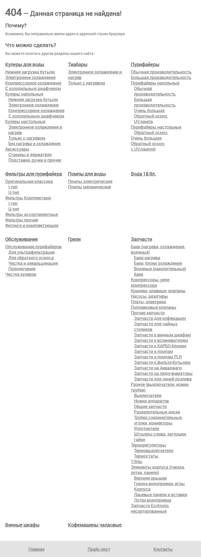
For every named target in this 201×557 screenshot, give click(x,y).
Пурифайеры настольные (156, 127)
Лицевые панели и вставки (160, 494)
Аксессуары (17, 149)
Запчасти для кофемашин (160, 318)
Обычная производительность (161, 72)
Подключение (21, 268)
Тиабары (77, 64)
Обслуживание (21, 239)
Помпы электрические (90, 181)
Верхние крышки (150, 478)
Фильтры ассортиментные (31, 214)
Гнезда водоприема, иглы (159, 483)
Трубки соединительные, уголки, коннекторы (158, 420)
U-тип (13, 192)
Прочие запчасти (148, 312)
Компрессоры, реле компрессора (150, 282)
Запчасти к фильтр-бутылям (162, 362)
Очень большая (149, 110)
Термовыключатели (153, 450)
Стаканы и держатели (30, 154)
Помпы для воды (87, 174)
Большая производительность (161, 77)
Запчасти (141, 239)
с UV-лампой (143, 149)
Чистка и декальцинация (33, 263)
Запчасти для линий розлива (163, 378)
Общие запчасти (150, 406)
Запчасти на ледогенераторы (163, 373)
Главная (36, 549)
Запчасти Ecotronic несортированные (150, 508)
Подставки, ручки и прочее (34, 160)
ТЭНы (136, 461)
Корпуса (142, 489)
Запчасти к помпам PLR (158, 356)
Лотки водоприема (152, 500)
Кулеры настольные (25, 121)
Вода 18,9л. (143, 174)
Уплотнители (146, 428)
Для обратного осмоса (31, 257)
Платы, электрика (148, 301)
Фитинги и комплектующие (31, 225)
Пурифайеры (145, 64)
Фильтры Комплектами (28, 197)
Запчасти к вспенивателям (161, 340)
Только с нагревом (26, 138)
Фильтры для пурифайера (33, 174)
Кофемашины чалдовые (95, 525)
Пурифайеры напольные (155, 83)
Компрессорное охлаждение (33, 83)
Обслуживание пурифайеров (33, 246)
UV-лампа (143, 121)
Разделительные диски (157, 412)
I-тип (13, 186)
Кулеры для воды (24, 64)
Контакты (163, 549)
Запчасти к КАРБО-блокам (160, 345)
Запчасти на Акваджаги (158, 367)
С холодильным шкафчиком (33, 88)
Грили (74, 239)
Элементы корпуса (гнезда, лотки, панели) (158, 469)
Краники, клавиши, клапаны (158, 290)
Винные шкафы (22, 525)
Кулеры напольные (24, 94)
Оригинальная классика (29, 181)
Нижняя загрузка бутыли (30, 72)
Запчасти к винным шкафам (162, 334)
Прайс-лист (99, 549)
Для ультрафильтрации (31, 252)
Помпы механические (89, 186)
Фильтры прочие (21, 219)
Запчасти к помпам (153, 351)
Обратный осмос (151, 116)
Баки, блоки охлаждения (158, 263)
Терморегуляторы (148, 445)
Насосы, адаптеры (149, 296)
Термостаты (146, 456)
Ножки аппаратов (151, 401)
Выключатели (147, 395)
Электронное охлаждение (30, 77)
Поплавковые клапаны (153, 307)
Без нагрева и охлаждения (34, 143)
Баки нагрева (147, 257)
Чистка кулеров (20, 274)
